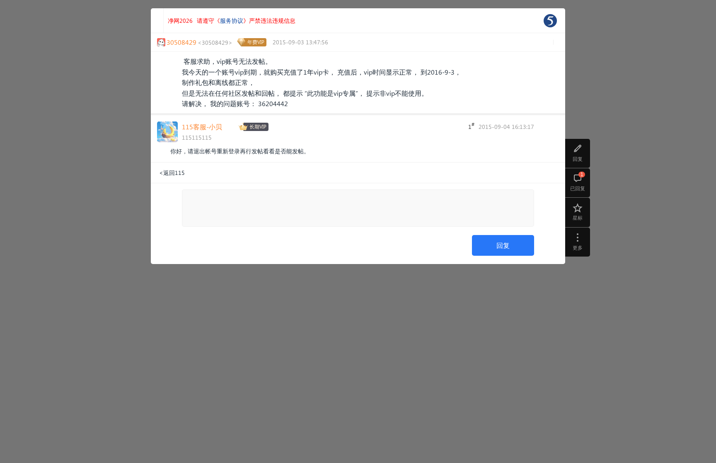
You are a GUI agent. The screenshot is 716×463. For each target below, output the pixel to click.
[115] (550, 20)
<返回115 (172, 173)
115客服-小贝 (202, 126)
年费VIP (255, 42)
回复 (503, 245)
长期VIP (257, 127)
